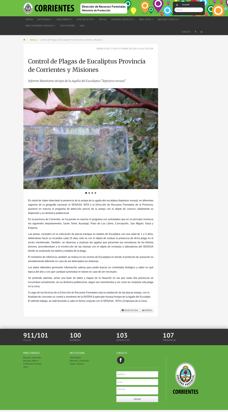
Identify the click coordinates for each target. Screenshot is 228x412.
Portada (29, 19)
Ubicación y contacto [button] (168, 19)
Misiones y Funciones (79, 360)
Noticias (103, 19)
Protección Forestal (32, 363)
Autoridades (75, 357)
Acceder (186, 4)
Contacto (186, 31)
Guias (82, 25)
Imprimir (148, 310)
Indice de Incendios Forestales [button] (40, 25)
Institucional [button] (44, 19)
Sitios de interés (67, 25)
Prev (27, 138)
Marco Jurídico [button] (64, 19)
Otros (25, 366)
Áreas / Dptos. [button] (145, 19)
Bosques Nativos (31, 360)
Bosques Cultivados (32, 357)
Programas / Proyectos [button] (122, 19)
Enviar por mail (131, 310)
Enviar (137, 399)
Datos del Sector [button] (85, 19)
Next (154, 138)
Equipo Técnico (77, 363)
